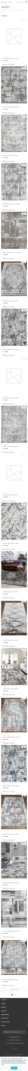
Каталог (3, 999)
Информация (5, 1021)
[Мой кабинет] (22, 2)
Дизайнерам (5, 1014)
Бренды (3, 1007)
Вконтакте (12, 1048)
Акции (3, 1003)
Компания (4, 1018)
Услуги (3, 1025)
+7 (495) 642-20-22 (14, 1037)
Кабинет (4, 1010)
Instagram (15, 1048)
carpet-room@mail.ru (15, 1040)
